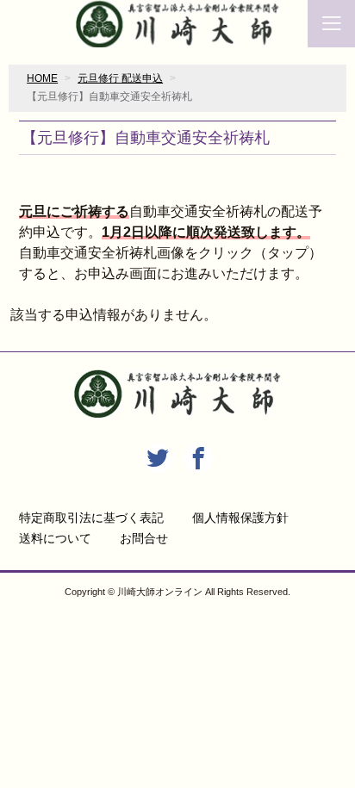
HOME (42, 78)
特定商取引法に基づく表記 (91, 518)
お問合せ (144, 538)
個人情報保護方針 (240, 518)
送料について (55, 538)
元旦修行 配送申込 (120, 78)
